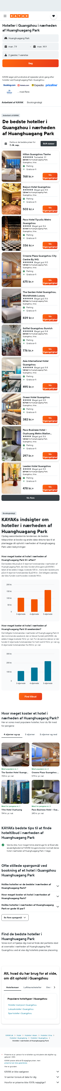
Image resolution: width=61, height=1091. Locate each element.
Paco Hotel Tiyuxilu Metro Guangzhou (37, 221)
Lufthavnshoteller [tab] (32, 987)
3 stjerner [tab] (30, 734)
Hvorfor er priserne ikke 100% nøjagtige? (25, 1082)
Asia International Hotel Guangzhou (35, 362)
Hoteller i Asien (31, 1035)
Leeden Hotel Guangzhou (37, 466)
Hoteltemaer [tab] (12, 987)
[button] (5, 16)
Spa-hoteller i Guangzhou (20, 1013)
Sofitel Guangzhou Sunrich (38, 328)
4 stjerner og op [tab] (12, 734)
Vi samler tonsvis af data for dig (20, 1076)
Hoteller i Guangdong (18, 1038)
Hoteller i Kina (46, 1035)
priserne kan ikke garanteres (15, 1063)
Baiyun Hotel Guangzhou (36, 186)
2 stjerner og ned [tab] (48, 734)
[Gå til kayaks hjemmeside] (19, 16)
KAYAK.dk (9, 1035)
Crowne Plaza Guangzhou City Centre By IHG (40, 257)
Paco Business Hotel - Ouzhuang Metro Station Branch (36, 431)
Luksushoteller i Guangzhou (20, 1009)
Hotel (19, 1035)
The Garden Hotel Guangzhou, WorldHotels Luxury (39, 294)
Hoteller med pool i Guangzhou (22, 1005)
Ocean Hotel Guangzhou (36, 397)
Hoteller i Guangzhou (39, 1038)
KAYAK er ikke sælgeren (16, 1071)
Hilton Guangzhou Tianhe (37, 154)
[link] (30, 696)
